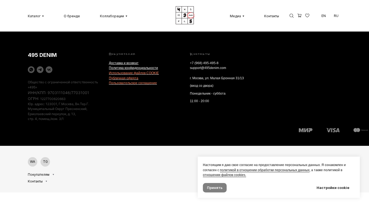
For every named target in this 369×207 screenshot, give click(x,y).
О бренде (72, 16)
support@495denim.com (208, 68)
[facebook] (292, 16)
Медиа (235, 16)
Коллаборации (112, 16)
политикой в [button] (333, 170)
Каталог (34, 16)
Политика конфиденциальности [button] (133, 68)
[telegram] (40, 69)
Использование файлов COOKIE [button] (134, 73)
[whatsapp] (31, 69)
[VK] (49, 69)
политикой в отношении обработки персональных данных (265, 170)
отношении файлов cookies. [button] (224, 175)
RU (336, 16)
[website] (299, 16)
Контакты (271, 16)
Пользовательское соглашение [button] (133, 83)
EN (323, 16)
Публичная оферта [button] (123, 78)
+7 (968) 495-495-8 (204, 63)
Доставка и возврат (124, 63)
